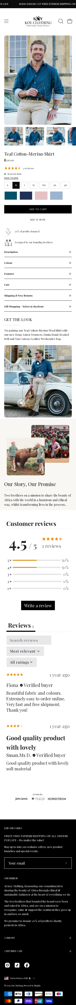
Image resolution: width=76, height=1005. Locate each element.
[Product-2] (40, 375)
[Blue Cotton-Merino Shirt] (56, 195)
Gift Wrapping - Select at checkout (23, 306)
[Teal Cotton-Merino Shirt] (13, 136)
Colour (8, 262)
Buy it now (38, 219)
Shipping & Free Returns (18, 295)
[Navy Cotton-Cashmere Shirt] (26, 195)
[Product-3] (21, 403)
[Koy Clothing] (38, 21)
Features (9, 273)
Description (11, 252)
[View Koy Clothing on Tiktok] (17, 965)
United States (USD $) (20, 978)
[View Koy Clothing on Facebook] (27, 965)
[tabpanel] (38, 705)
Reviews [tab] (21, 625)
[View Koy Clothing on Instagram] (7, 965)
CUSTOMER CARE (13, 951)
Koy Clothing (17, 985)
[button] (60, 21)
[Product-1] (38, 363)
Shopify (37, 985)
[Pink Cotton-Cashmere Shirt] (41, 195)
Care (7, 284)
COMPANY (9, 937)
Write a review (38, 605)
